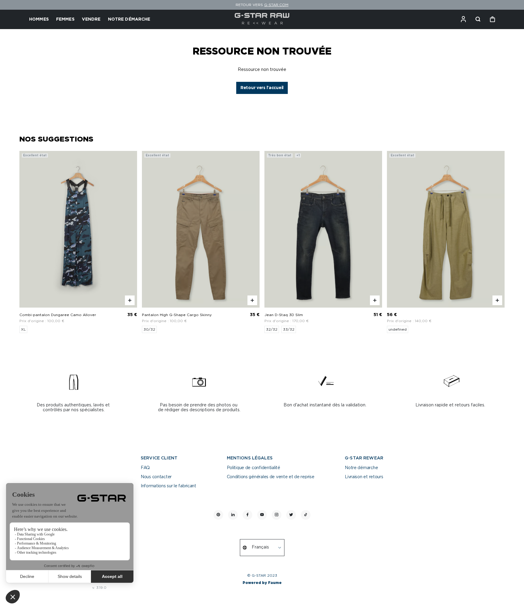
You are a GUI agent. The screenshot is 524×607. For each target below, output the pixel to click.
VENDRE (91, 19)
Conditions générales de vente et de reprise (270, 477)
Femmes (65, 19)
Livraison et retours (364, 477)
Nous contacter (156, 477)
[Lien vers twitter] (291, 515)
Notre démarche (361, 468)
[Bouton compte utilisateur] (463, 19)
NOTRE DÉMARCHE (129, 19)
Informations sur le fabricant (168, 486)
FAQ (145, 468)
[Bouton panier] (492, 19)
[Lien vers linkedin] (233, 515)
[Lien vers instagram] (276, 515)
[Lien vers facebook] (247, 515)
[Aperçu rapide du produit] (130, 300)
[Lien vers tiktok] (306, 515)
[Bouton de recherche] (478, 19)
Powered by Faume (262, 583)
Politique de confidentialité (253, 468)
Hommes (39, 19)
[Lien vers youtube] (262, 515)
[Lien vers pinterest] (218, 515)
